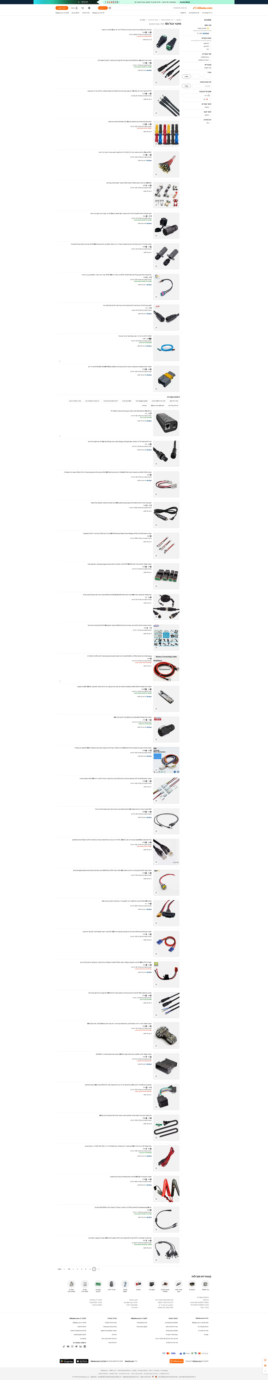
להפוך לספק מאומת (80, 1334)
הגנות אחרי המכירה (172, 1334)
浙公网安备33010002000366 (168, 1377)
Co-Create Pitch (203, 1326)
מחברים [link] (142, 20)
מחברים (134, 1307)
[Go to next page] (64, 1269)
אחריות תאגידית (203, 1330)
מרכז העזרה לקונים (111, 1322)
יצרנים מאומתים (142, 1322)
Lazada (134, 1370)
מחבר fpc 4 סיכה (96, 1300)
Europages (164, 1370)
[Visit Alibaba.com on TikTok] (64, 1346)
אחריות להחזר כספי (172, 1326)
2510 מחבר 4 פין (126, 401)
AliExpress (104, 1370)
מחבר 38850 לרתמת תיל (200, 1305)
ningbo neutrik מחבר (141, 401)
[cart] (82, 8)
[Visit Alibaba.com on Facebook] (85, 1346)
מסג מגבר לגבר (131, 1305)
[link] (265, 1360)
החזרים (114, 1334)
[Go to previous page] (98, 1269)
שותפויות (83, 1338)
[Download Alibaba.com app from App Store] (82, 1361)
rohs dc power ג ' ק (166, 1305)
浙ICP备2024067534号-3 (187, 1377)
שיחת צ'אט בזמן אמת (110, 1326)
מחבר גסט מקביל (95, 1302)
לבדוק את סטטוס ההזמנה (78, 1330)
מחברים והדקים (153, 20)
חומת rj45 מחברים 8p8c (157, 405)
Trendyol (156, 1370)
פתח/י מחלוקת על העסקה (109, 1330)
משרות (206, 1334)
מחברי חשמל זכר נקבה (75, 401)
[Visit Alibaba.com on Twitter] (76, 1346)
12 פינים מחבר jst (173, 405)
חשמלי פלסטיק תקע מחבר (199, 1302)
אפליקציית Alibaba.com (98, 1361)
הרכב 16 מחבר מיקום (165, 1302)
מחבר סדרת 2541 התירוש (158, 401)
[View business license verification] (153, 1377)
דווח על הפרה (112, 1342)
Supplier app (129, 1361)
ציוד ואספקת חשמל (167, 20)
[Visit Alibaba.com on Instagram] (72, 1346)
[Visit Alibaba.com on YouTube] (68, 1346)
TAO (150, 1370)
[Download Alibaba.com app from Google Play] (67, 1361)
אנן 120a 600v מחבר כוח (164, 1300)
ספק (144, 39)
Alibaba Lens (197, 1361)
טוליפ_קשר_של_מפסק (165, 1307)
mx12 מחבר (133, 1300)
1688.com (112, 1370)
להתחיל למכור (81, 1326)
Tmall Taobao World (123, 1370)
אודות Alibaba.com (202, 1318)
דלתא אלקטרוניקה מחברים (111, 401)
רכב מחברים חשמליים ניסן (92, 401)
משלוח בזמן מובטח (172, 1330)
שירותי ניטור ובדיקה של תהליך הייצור (166, 1338)
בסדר (186, 76)
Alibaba (178, 20)
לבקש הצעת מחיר (141, 1326)
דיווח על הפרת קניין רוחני (109, 1338)
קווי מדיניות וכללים (172, 1342)
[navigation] (196, 645)
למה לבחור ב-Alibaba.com (200, 1322)
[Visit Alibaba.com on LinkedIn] (80, 1346)
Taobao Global (142, 1370)
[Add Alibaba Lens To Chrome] (177, 1361)
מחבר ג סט (205, 1307)
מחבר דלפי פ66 (174, 401)
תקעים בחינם (97, 1305)
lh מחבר (206, 1300)
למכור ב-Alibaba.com (79, 1322)
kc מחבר (144, 405)
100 (69, 1269)
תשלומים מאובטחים (171, 1322)
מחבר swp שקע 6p (130, 1302)
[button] (110, 8)
